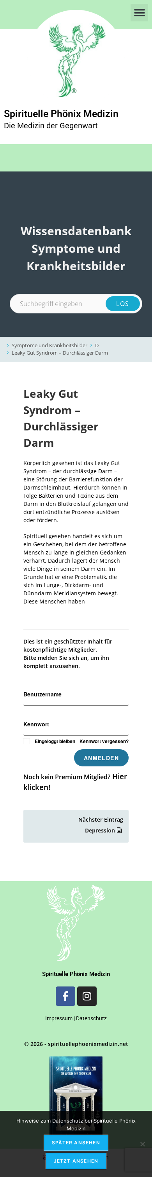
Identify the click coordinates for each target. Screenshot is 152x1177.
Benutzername (42, 694)
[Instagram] (87, 996)
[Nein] (142, 1144)
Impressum (58, 1018)
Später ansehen (76, 1143)
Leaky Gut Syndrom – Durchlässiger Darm (60, 353)
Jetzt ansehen (76, 1161)
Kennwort (36, 724)
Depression (100, 830)
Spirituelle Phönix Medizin (61, 113)
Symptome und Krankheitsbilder (49, 345)
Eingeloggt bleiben (55, 741)
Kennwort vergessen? (104, 741)
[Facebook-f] (65, 996)
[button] (139, 12)
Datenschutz (91, 1018)
